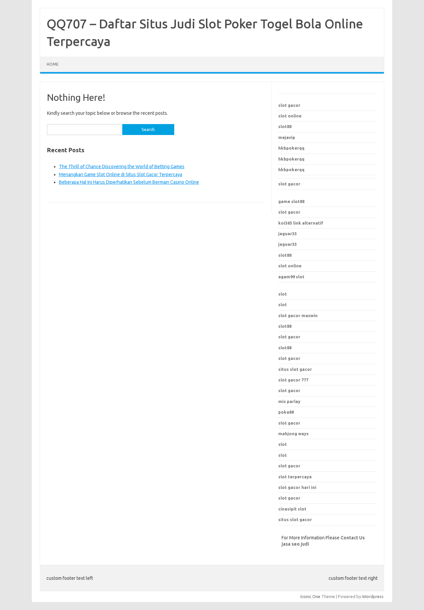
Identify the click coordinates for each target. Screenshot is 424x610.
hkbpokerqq (291, 148)
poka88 (286, 412)
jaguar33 (287, 233)
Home (53, 64)
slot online (289, 115)
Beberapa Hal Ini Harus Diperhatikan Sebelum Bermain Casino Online (129, 182)
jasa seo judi (295, 544)
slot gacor (289, 105)
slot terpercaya (295, 476)
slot (282, 294)
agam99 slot (291, 276)
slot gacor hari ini (297, 487)
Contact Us (353, 537)
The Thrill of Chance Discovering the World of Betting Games (122, 166)
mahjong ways (293, 433)
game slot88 (291, 201)
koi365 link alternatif (300, 223)
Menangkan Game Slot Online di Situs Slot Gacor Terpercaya (120, 174)
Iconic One (310, 596)
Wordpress (373, 596)
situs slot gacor (295, 519)
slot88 (285, 126)
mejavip (286, 137)
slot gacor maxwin (298, 315)
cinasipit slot (292, 509)
